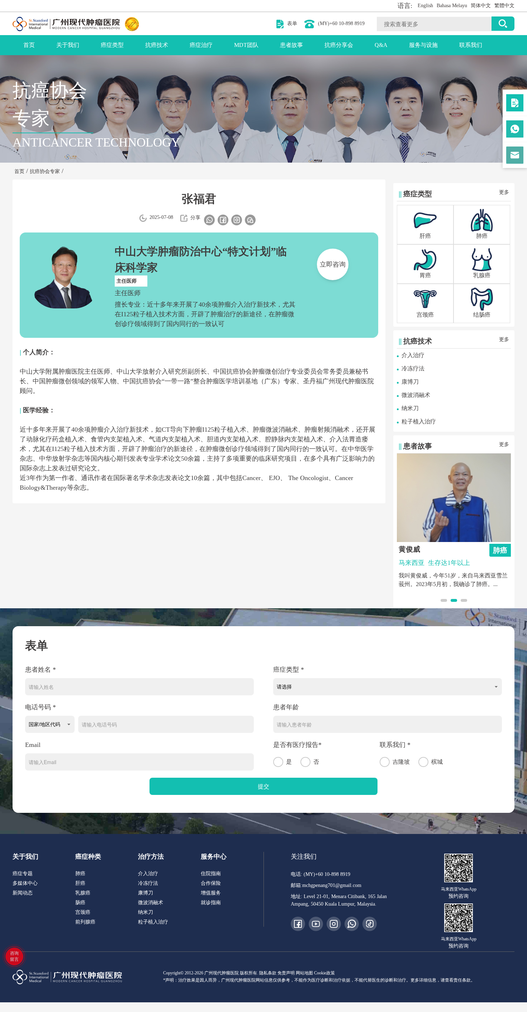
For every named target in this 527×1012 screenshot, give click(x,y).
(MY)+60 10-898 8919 (341, 23)
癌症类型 (112, 45)
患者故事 (291, 45)
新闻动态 (23, 893)
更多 (504, 192)
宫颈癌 (82, 912)
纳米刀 (410, 408)
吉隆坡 (401, 762)
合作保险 (211, 883)
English (425, 5)
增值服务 (211, 893)
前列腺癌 (85, 922)
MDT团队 (246, 45)
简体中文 (481, 5)
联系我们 (470, 45)
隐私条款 (267, 972)
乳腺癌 (82, 893)
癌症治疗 (201, 45)
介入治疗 (413, 355)
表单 (292, 23)
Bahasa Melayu (452, 5)
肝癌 (80, 883)
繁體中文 (504, 5)
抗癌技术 (156, 45)
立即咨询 (333, 264)
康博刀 (410, 382)
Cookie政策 (324, 972)
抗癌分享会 (338, 45)
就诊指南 (211, 902)
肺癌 (80, 873)
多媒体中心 (25, 883)
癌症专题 (23, 873)
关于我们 (67, 45)
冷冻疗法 (413, 368)
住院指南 (211, 873)
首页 (29, 45)
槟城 (437, 762)
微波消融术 (416, 395)
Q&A (381, 45)
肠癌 (80, 902)
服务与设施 (423, 45)
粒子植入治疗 (419, 421)
